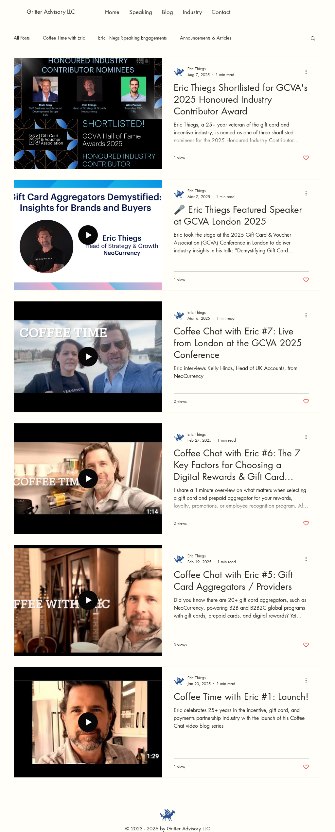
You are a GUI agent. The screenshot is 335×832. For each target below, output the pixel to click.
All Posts (22, 38)
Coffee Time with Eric (64, 38)
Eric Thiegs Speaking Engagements (132, 38)
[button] (313, 38)
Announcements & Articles (205, 38)
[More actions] (308, 72)
